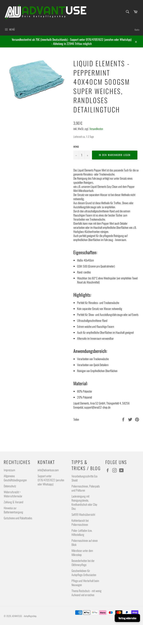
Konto (137, 29)
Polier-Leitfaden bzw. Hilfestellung (82, 532)
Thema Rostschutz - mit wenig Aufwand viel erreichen (86, 593)
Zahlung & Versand (13, 502)
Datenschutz (10, 486)
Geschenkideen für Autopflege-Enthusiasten (84, 572)
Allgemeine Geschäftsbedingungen (15, 478)
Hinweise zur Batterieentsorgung (13, 510)
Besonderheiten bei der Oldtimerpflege (83, 562)
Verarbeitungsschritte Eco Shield (84, 478)
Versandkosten (96, 129)
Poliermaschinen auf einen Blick (85, 542)
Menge (76, 146)
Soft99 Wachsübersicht (83, 514)
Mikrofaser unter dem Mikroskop (82, 552)
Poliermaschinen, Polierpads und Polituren (86, 488)
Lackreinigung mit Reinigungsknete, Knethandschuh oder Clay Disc (84, 502)
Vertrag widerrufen (127, 618)
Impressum (9, 470)
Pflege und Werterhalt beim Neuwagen (85, 582)
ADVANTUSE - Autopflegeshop (24, 616)
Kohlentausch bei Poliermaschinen (80, 522)
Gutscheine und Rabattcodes (18, 518)
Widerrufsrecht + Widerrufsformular (13, 494)
